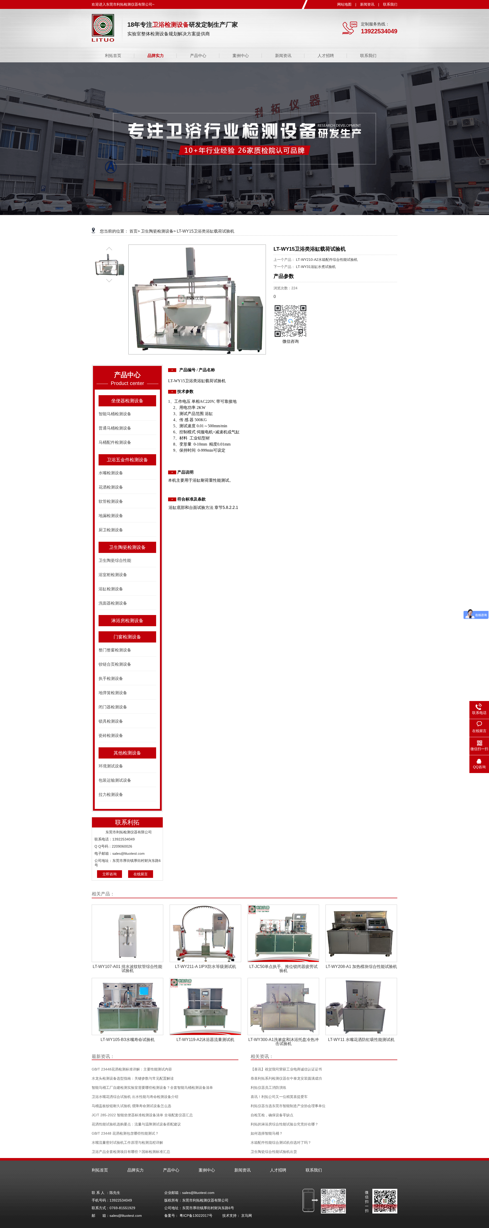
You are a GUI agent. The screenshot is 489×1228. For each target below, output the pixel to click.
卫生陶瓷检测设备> (158, 231)
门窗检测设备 (127, 636)
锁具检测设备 (111, 721)
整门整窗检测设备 (115, 650)
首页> (134, 231)
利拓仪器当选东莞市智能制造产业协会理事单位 (288, 1106)
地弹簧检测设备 (113, 693)
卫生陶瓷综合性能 (115, 560)
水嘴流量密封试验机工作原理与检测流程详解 (127, 1142)
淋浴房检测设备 (127, 620)
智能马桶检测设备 (115, 414)
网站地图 (344, 4)
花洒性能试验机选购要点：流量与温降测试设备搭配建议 (136, 1124)
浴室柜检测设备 (113, 575)
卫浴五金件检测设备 (127, 459)
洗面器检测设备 (113, 603)
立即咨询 (109, 874)
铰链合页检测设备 (115, 664)
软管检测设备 (111, 501)
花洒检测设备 (111, 487)
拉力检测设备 (111, 794)
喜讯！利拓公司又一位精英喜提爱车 (279, 1097)
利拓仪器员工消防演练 (268, 1088)
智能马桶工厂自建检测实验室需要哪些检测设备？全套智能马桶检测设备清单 (152, 1088)
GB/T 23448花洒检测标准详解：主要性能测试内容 (132, 1069)
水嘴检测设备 (111, 473)
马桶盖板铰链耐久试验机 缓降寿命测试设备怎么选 (131, 1106)
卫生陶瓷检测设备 (127, 547)
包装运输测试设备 (115, 780)
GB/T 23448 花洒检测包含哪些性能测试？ (125, 1133)
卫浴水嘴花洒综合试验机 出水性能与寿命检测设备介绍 (135, 1097)
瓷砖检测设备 (111, 735)
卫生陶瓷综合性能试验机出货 (274, 1152)
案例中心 (241, 55)
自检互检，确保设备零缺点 (272, 1115)
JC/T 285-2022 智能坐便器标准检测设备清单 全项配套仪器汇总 (142, 1115)
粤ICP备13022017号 (196, 1215)
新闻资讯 (367, 4)
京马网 (246, 1215)
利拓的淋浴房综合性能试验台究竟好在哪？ (284, 1124)
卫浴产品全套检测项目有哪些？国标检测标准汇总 (131, 1152)
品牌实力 (155, 55)
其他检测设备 (127, 752)
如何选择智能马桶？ (267, 1133)
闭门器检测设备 (113, 707)
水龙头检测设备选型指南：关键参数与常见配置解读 (133, 1078)
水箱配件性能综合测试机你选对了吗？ (281, 1142)
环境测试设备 (111, 766)
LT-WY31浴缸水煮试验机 (316, 267)
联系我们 (390, 4)
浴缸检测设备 (111, 589)
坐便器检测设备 (127, 400)
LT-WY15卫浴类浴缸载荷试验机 (205, 231)
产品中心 (198, 55)
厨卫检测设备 (111, 530)
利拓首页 (113, 55)
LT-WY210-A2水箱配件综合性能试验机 (327, 260)
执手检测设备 (111, 678)
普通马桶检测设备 (115, 428)
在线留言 (140, 874)
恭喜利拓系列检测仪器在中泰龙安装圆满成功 (286, 1078)
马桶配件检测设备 (115, 442)
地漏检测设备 (111, 515)
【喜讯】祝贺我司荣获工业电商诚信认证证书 (286, 1069)
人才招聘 (326, 55)
